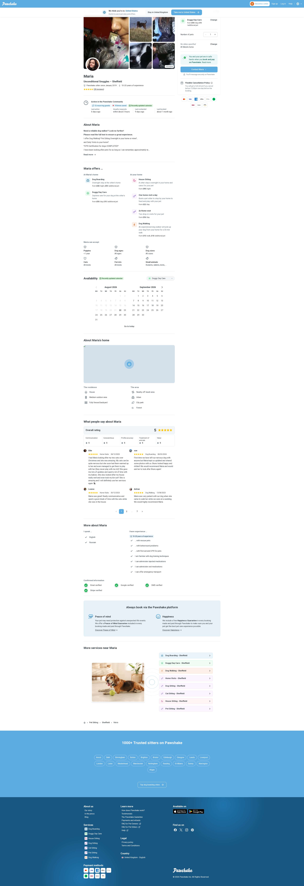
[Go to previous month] (96, 287)
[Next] (142, 511)
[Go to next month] (162, 287)
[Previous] (116, 511)
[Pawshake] (9, 3)
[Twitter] (181, 830)
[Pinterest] (192, 830)
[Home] (85, 723)
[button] (199, 59)
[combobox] (160, 278)
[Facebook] (175, 830)
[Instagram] (186, 830)
